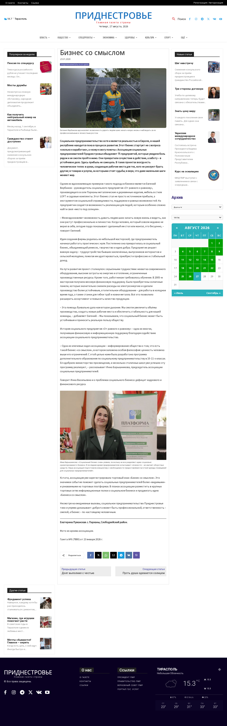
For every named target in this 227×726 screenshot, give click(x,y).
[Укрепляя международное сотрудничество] (214, 137)
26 (190, 276)
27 (197, 276)
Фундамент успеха (19, 599)
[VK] (128, 555)
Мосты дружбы (17, 85)
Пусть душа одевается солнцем (144, 573)
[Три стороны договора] (214, 92)
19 (190, 268)
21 (204, 268)
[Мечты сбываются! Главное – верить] (46, 643)
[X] (208, 19)
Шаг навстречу (184, 63)
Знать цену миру (185, 111)
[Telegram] (202, 19)
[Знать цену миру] (214, 115)
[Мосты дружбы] (46, 89)
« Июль (178, 293)
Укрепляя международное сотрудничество (185, 136)
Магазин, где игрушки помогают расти (20, 620)
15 (212, 259)
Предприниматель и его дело (75, 64)
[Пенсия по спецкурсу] (46, 67)
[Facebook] (190, 19)
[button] (178, 19)
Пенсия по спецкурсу (20, 63)
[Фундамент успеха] (46, 603)
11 (182, 259)
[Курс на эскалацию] (214, 175)
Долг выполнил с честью (78, 573)
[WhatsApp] (106, 555)
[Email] (113, 555)
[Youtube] (221, 19)
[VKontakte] (214, 19)
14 (204, 259)
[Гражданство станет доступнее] (46, 142)
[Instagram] (196, 19)
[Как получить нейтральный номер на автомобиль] (46, 118)
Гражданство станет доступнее (20, 140)
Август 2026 (197, 227)
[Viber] (136, 555)
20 (197, 268)
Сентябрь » (213, 293)
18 (182, 268)
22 (212, 268)
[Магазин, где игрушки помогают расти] (46, 622)
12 (190, 259)
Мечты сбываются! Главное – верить (19, 641)
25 (182, 276)
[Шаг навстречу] (214, 67)
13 (197, 259)
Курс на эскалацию (187, 171)
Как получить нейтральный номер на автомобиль (21, 117)
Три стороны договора (189, 88)
